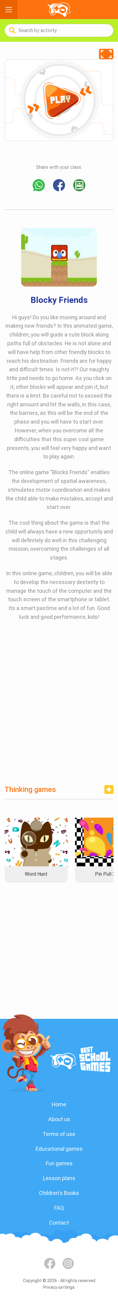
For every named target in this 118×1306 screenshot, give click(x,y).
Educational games (59, 1149)
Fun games (59, 1163)
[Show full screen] (106, 54)
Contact (59, 1222)
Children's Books (59, 1193)
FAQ (59, 1208)
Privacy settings (59, 1287)
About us (59, 1119)
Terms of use (59, 1134)
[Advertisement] (59, 708)
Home (59, 1104)
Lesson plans (59, 1178)
